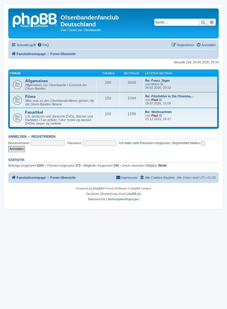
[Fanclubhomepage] (35, 19)
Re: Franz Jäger (157, 80)
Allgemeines (36, 81)
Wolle (162, 165)
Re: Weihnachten (158, 112)
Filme (30, 96)
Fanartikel (34, 112)
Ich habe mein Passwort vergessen (144, 143)
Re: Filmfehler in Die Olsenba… (169, 96)
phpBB (98, 188)
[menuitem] (43, 45)
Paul (154, 100)
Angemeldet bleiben (186, 143)
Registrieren (43, 136)
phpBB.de (134, 193)
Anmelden (17, 136)
